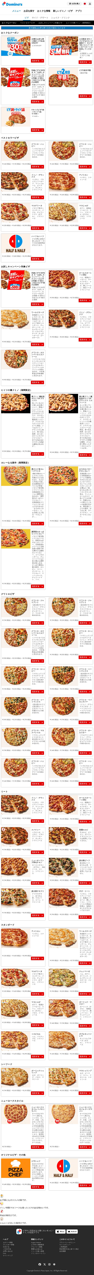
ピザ (27, 17)
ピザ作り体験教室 (37, 1245)
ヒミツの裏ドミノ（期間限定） (79, 23)
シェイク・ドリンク (60, 17)
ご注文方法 (7, 1249)
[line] (54, 1265)
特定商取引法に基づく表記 (69, 1249)
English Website (36, 1243)
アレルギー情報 (8, 1245)
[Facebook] (40, 1265)
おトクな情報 (43, 11)
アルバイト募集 (36, 1247)
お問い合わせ (8, 1251)
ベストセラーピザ (27, 23)
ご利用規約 (63, 1247)
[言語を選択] (85, 3)
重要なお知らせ (36, 1249)
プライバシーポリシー (67, 1243)
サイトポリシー (65, 1245)
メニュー (16, 11)
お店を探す (29, 11)
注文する (35, 61)
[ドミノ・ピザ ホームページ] (12, 4)
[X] (44, 1265)
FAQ (4, 1253)
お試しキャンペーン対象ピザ (50, 23)
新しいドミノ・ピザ (63, 11)
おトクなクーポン (9, 23)
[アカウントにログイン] (90, 3)
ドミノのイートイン (38, 1253)
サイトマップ (8, 1256)
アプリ (78, 11)
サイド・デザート (40, 17)
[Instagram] (49, 1265)
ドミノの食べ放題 (37, 1251)
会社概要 (62, 1251)
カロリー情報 (8, 1243)
